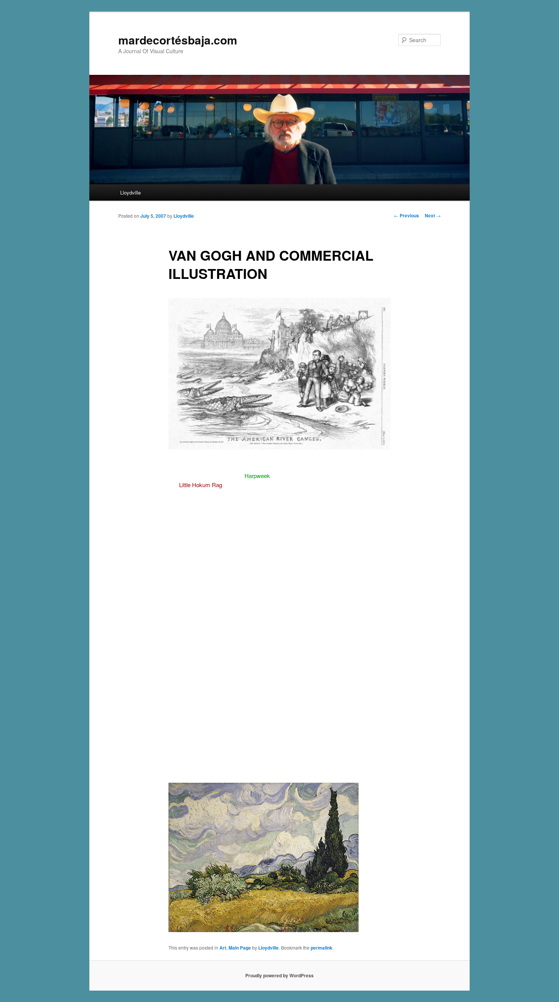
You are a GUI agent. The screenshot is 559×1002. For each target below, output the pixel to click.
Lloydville (130, 192)
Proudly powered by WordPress (279, 975)
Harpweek (257, 476)
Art (222, 947)
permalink (321, 947)
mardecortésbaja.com (177, 40)
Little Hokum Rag (200, 485)
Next (433, 215)
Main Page (240, 947)
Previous (406, 215)
